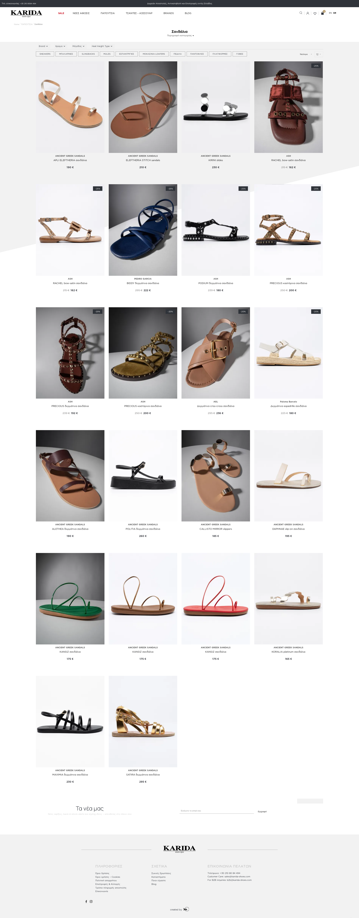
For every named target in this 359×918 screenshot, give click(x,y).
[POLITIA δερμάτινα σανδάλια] (143, 476)
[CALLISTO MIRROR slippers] (215, 476)
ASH (288, 156)
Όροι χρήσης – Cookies (107, 877)
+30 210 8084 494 (28, 3)
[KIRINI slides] (215, 107)
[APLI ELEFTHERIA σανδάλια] (70, 107)
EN (330, 13)
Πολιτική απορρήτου (106, 880)
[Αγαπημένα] (40, 66)
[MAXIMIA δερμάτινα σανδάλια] (70, 721)
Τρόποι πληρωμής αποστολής (110, 888)
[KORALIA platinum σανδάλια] (288, 598)
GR (334, 13)
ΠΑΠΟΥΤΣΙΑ (27, 24)
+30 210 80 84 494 (230, 873)
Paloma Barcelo (288, 401)
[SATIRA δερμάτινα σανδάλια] (143, 721)
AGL (215, 401)
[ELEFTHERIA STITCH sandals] (143, 107)
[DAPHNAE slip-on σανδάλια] (288, 476)
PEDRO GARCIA (143, 279)
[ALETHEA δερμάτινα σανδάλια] (70, 476)
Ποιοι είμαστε (158, 880)
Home (16, 24)
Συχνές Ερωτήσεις (161, 873)
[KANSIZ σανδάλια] (70, 598)
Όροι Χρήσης (102, 873)
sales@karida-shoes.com (237, 876)
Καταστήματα (158, 877)
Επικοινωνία (101, 891)
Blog (153, 884)
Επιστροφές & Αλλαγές (107, 884)
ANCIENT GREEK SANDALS (70, 156)
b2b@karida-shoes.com (239, 880)
